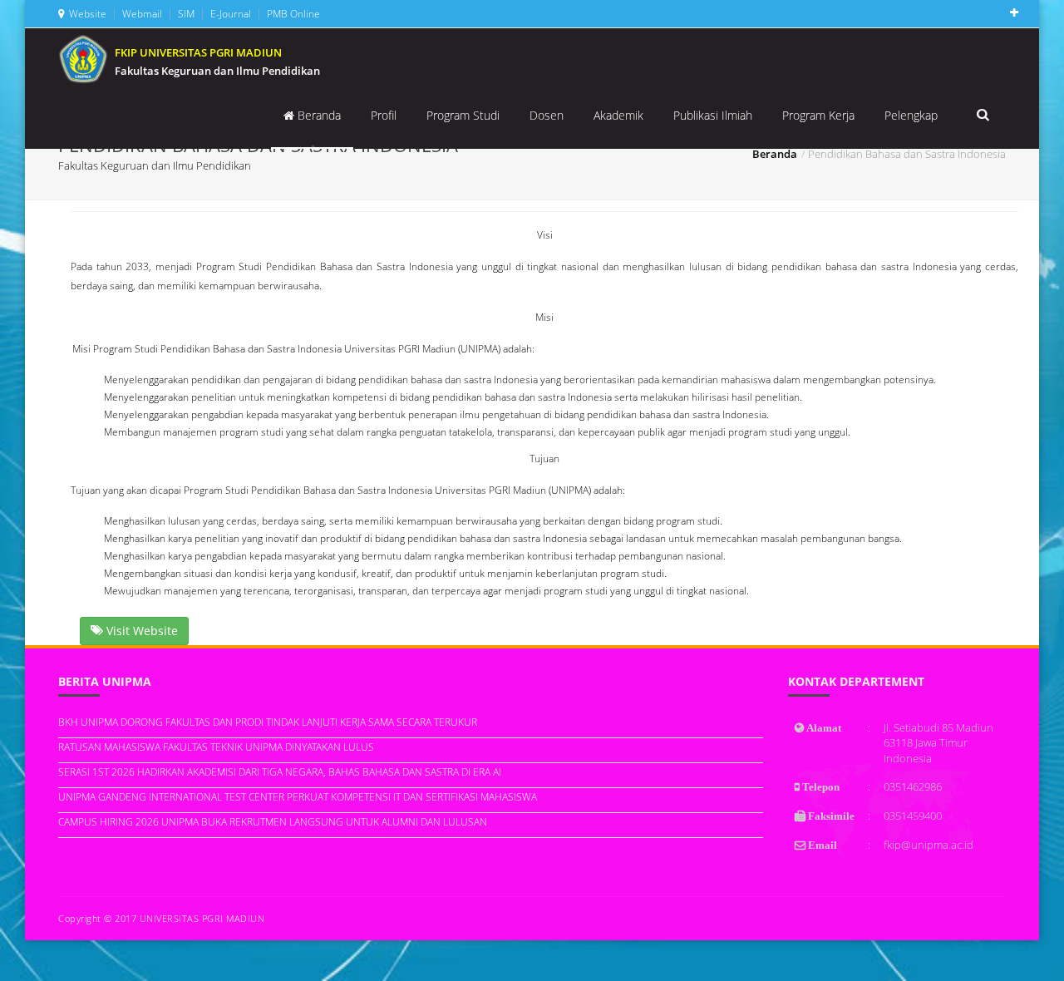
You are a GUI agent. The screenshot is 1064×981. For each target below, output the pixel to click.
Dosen (547, 115)
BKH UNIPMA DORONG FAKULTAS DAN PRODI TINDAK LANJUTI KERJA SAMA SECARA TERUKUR (267, 722)
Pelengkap (911, 115)
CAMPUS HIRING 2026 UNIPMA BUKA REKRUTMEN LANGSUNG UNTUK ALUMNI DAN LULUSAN (272, 822)
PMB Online (292, 14)
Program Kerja (818, 115)
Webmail (141, 14)
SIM (185, 14)
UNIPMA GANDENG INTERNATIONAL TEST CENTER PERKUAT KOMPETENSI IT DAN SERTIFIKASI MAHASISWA (297, 797)
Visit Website (140, 630)
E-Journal (229, 14)
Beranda (317, 115)
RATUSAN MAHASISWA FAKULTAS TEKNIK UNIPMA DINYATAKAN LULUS (216, 747)
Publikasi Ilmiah (712, 115)
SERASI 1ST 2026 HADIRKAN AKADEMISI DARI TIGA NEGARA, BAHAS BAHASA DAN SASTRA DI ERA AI (279, 772)
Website (85, 14)
